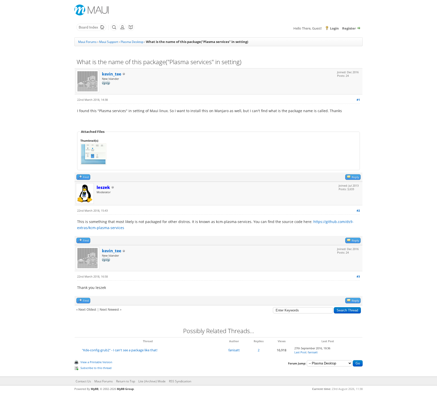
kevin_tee (111, 74)
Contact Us (83, 381)
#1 (358, 100)
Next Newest (109, 309)
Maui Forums (87, 42)
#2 (358, 210)
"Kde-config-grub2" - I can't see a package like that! (119, 350)
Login (334, 28)
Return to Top (125, 381)
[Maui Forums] (91, 30)
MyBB (94, 389)
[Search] (114, 30)
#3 (358, 276)
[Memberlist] (122, 30)
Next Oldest (87, 309)
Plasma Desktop (132, 42)
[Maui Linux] (92, 10)
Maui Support (108, 42)
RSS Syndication (180, 381)
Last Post (300, 352)
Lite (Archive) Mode (152, 381)
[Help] (131, 30)
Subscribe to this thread (96, 368)
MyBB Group (125, 389)
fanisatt (234, 350)
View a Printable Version (96, 362)
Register (349, 28)
